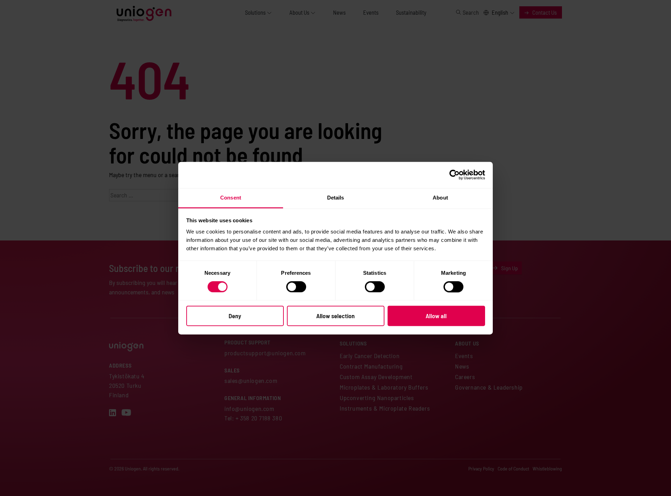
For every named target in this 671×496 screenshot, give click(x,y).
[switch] (296, 286)
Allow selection (335, 316)
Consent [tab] (230, 198)
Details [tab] (335, 198)
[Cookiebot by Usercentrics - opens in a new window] (454, 174)
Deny (235, 316)
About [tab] (440, 198)
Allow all (436, 316)
